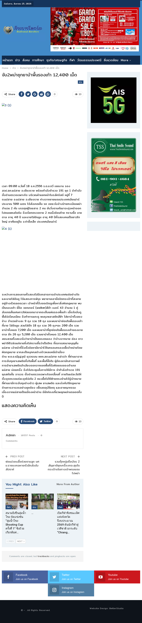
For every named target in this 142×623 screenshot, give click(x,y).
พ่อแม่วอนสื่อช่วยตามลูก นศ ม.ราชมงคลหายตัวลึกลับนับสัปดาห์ (22, 465)
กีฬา (72, 60)
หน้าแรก (8, 60)
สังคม (26, 60)
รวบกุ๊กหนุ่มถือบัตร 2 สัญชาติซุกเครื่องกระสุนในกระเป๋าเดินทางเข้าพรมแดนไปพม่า (64, 467)
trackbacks (43, 556)
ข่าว (17, 60)
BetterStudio (116, 608)
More (124, 60)
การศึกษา (38, 60)
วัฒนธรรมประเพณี (89, 60)
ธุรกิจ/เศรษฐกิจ (56, 60)
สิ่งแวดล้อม (111, 60)
